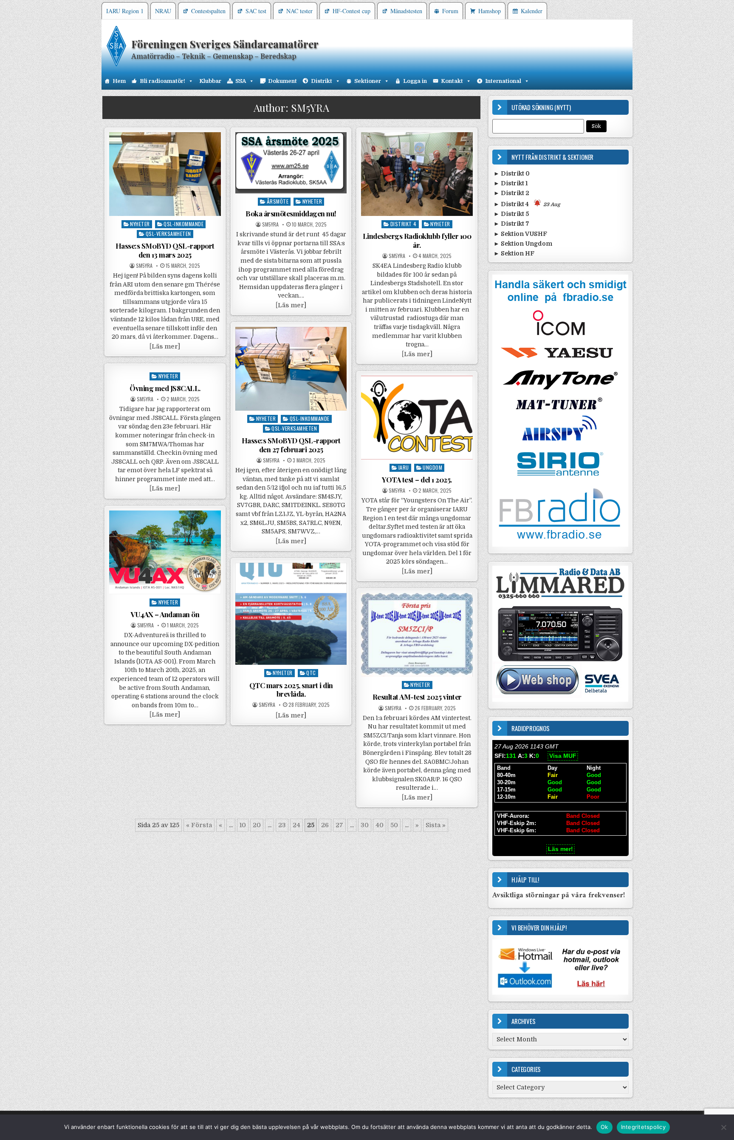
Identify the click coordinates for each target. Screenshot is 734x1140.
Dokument (282, 81)
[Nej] (723, 1127)
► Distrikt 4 (527, 204)
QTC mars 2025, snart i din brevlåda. (291, 689)
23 (282, 825)
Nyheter (140, 223)
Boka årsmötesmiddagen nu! (291, 213)
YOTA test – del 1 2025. (417, 479)
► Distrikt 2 (511, 193)
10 (243, 825)
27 (339, 825)
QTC (311, 672)
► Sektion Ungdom (523, 243)
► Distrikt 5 (511, 213)
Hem (119, 81)
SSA (240, 81)
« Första (199, 825)
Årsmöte (278, 201)
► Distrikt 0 (512, 173)
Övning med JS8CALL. (165, 388)
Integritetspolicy (643, 1126)
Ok (604, 1126)
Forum (450, 11)
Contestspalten (208, 11)
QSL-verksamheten (168, 233)
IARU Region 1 (125, 11)
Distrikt (321, 81)
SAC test (256, 11)
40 (379, 825)
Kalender (531, 11)
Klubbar (210, 81)
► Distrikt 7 (511, 223)
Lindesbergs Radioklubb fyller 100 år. (417, 240)
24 (296, 825)
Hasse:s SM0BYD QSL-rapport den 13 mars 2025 (165, 250)
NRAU (163, 11)
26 (325, 825)
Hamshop (489, 11)
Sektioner (367, 81)
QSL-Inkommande (183, 223)
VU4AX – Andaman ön (164, 614)
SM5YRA (144, 265)
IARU (403, 467)
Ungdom (432, 467)
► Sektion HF (514, 253)
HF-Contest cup (351, 11)
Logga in (415, 81)
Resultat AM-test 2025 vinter (417, 696)
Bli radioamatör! (162, 81)
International (503, 81)
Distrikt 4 (403, 223)
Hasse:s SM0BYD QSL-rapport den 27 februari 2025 (291, 445)
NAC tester (299, 11)
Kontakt (452, 81)
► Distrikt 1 (511, 183)
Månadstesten (406, 11)
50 (394, 825)
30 (365, 825)
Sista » (436, 825)
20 (257, 825)
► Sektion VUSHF (520, 233)
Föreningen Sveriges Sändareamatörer (225, 44)
